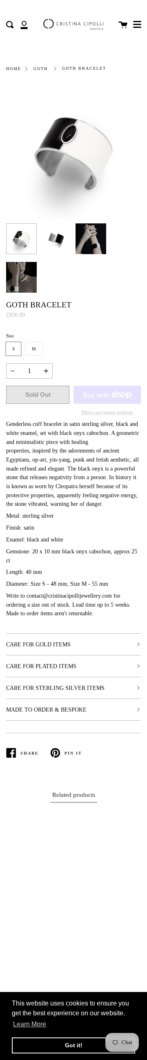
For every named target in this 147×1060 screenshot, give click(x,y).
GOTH (40, 68)
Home (13, 68)
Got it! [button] (73, 1045)
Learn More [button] (29, 1024)
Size (10, 335)
